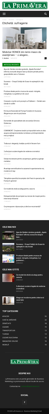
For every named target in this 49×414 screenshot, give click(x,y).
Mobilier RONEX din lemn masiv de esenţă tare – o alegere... (21, 53)
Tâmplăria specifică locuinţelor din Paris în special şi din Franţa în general (24, 179)
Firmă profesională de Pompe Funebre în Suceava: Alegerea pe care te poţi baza (23, 112)
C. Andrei (5, 58)
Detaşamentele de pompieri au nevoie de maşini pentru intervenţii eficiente (24, 197)
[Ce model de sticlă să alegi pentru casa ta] (8, 278)
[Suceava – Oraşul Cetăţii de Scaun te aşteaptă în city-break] (8, 247)
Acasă (4, 20)
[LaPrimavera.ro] (24, 5)
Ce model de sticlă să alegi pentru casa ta (19, 189)
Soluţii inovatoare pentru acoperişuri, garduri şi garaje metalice (24, 160)
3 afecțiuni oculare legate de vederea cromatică (22, 151)
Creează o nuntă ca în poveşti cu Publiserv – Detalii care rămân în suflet (24, 102)
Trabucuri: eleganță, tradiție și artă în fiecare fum (22, 143)
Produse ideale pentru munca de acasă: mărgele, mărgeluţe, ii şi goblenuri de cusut (22, 92)
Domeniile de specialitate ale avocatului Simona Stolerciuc (21, 122)
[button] (45, 14)
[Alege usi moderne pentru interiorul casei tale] (8, 300)
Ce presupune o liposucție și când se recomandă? (22, 206)
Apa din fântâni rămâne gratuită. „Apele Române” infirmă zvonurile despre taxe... (31, 234)
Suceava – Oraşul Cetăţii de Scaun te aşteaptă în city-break (24, 83)
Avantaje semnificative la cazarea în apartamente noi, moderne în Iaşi (24, 170)
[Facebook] (24, 402)
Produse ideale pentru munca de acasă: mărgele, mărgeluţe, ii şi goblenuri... (29, 258)
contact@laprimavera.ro (30, 386)
